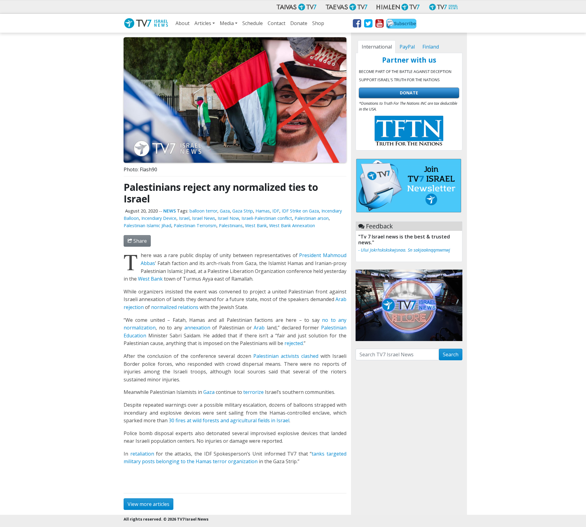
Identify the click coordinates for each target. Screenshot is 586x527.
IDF (275, 211)
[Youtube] (379, 24)
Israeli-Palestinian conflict (266, 218)
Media (227, 23)
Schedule (252, 23)
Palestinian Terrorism (195, 225)
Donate (298, 23)
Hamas (262, 211)
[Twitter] (368, 24)
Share (139, 241)
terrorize (253, 392)
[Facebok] (356, 24)
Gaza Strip (242, 211)
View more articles (148, 504)
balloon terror (203, 211)
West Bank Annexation (292, 225)
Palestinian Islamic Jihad (147, 225)
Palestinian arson (312, 218)
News (169, 211)
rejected (293, 343)
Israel (184, 218)
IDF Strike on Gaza (300, 211)
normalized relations (174, 307)
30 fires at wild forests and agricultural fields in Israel (229, 420)
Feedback (379, 226)
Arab (259, 327)
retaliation (142, 453)
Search (450, 354)
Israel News (203, 218)
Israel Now (228, 218)
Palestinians (231, 225)
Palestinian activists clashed (285, 356)
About (182, 23)
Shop (318, 23)
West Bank (256, 225)
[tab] (377, 46)
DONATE (409, 93)
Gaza (225, 211)
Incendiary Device (158, 218)
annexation (197, 327)
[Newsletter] (401, 24)
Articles (202, 23)
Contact (276, 23)
